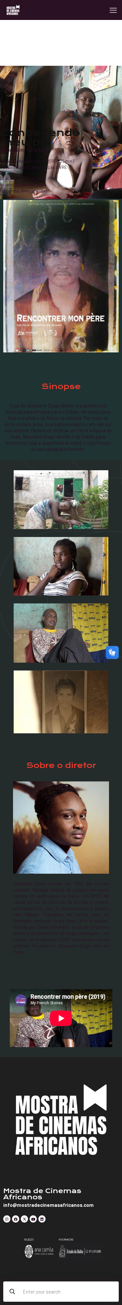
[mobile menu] (113, 9)
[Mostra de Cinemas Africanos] (13, 10)
